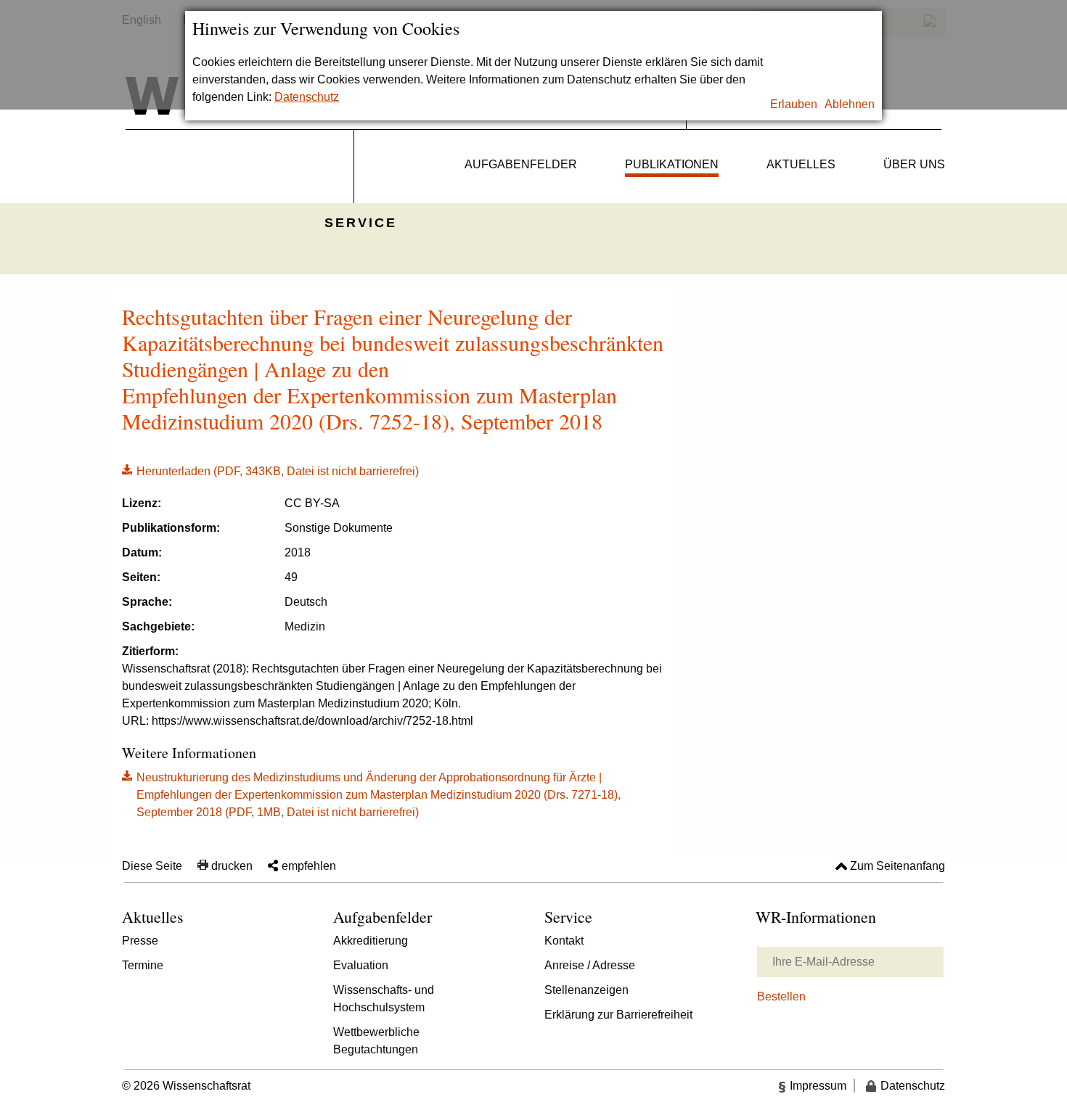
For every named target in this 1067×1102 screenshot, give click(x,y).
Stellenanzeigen (586, 990)
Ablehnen (850, 104)
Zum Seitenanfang (897, 866)
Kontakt (564, 940)
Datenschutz (306, 97)
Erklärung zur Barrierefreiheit (618, 1014)
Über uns (914, 164)
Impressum (818, 1086)
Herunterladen (270, 470)
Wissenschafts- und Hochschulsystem (383, 998)
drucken (232, 866)
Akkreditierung (370, 940)
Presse (140, 940)
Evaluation (360, 965)
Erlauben (793, 104)
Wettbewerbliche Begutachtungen (376, 1041)
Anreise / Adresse (589, 965)
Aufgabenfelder (521, 164)
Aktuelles (800, 164)
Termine (142, 965)
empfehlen (309, 866)
